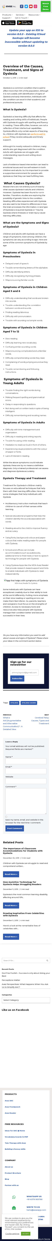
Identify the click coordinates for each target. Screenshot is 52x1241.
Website (9, 777)
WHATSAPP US (34, 1196)
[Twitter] (26, 6)
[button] (12, 14)
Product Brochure (13, 1173)
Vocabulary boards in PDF (16, 1137)
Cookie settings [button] (12, 1234)
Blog (7, 1179)
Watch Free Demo (45, 6)
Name (9, 757)
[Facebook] (21, 6)
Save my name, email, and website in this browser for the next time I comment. (24, 821)
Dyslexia (14, 703)
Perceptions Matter (11, 980)
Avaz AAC (9, 1101)
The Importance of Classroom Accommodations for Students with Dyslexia (23, 850)
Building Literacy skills (15, 1149)
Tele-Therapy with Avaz (15, 1143)
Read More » (10, 875)
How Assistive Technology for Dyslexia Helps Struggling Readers (22, 883)
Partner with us (12, 1185)
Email (8, 767)
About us (9, 1167)
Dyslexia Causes (29, 703)
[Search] (47, 960)
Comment (10, 786)
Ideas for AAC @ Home (15, 1131)
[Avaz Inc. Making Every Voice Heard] (9, 6)
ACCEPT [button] (25, 1234)
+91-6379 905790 (34, 1199)
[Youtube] (31, 6)
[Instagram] (35, 6)
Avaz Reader (10, 1113)
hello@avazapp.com (36, 1210)
